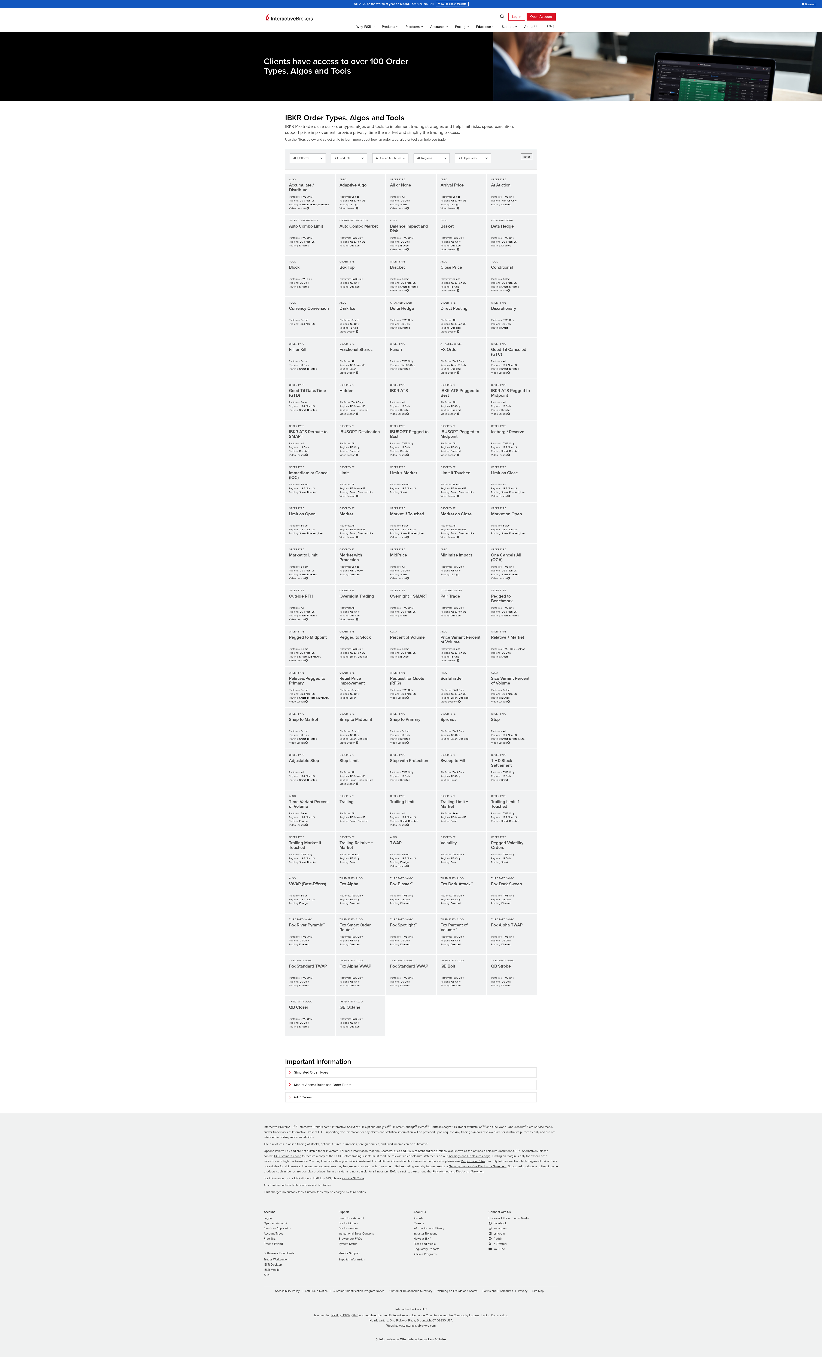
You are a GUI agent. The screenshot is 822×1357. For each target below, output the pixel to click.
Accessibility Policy (287, 1291)
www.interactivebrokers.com (417, 1325)
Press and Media (425, 1244)
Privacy (522, 1291)
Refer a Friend (273, 1244)
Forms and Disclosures (497, 1291)
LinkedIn (499, 1233)
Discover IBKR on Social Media (508, 1218)
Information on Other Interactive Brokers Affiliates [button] (412, 1339)
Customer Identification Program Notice (358, 1291)
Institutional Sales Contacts (356, 1233)
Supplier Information (352, 1259)
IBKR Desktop (273, 1264)
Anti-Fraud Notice (316, 1291)
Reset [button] (526, 156)
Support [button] (508, 27)
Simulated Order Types (311, 1072)
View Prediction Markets (452, 4)
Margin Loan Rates (473, 1161)
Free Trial (270, 1239)
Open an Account (275, 1223)
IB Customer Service (287, 1156)
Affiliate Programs (425, 1254)
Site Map (538, 1291)
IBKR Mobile (272, 1270)
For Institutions (348, 1228)
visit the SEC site (353, 1178)
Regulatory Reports (426, 1249)
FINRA (345, 1315)
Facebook (500, 1223)
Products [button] (388, 27)
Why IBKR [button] (363, 27)
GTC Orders (303, 1097)
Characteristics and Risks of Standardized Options (414, 1151)
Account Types (273, 1233)
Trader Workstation (276, 1259)
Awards (418, 1218)
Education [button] (483, 27)
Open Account (541, 17)
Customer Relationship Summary (410, 1291)
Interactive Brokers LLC (411, 1309)
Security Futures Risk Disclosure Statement (477, 1166)
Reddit (497, 1239)
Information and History (429, 1228)
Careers (419, 1223)
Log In (516, 17)
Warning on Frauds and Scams (457, 1291)
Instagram (499, 1228)
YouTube (499, 1249)
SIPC (355, 1315)
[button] (550, 27)
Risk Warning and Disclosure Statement (458, 1171)
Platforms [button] (413, 27)
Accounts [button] (437, 27)
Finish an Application (277, 1228)
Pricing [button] (460, 27)
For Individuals (348, 1223)
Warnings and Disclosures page (469, 1156)
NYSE (335, 1315)
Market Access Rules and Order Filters (322, 1085)
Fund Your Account (351, 1218)
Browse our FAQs (350, 1239)
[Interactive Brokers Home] (289, 17)
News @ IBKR (422, 1239)
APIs (267, 1275)
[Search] (502, 16)
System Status (348, 1244)
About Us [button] (531, 27)
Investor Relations (425, 1233)
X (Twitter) (499, 1244)
